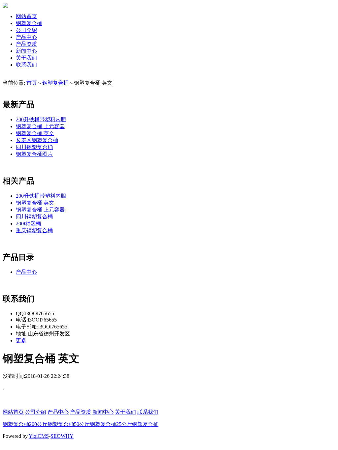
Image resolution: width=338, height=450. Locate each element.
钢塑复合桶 (29, 23)
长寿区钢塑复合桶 (37, 140)
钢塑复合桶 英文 (35, 133)
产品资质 (26, 44)
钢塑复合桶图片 (34, 154)
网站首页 (26, 16)
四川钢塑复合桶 (34, 147)
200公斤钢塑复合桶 (51, 424)
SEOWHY (62, 436)
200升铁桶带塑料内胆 (41, 119)
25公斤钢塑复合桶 (137, 424)
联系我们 (26, 65)
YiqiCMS (39, 436)
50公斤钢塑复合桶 (95, 424)
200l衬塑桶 (28, 223)
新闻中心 (26, 51)
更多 (21, 340)
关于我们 (26, 58)
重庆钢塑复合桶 (34, 230)
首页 (31, 83)
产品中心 (26, 37)
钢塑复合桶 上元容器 (40, 126)
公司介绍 (26, 30)
